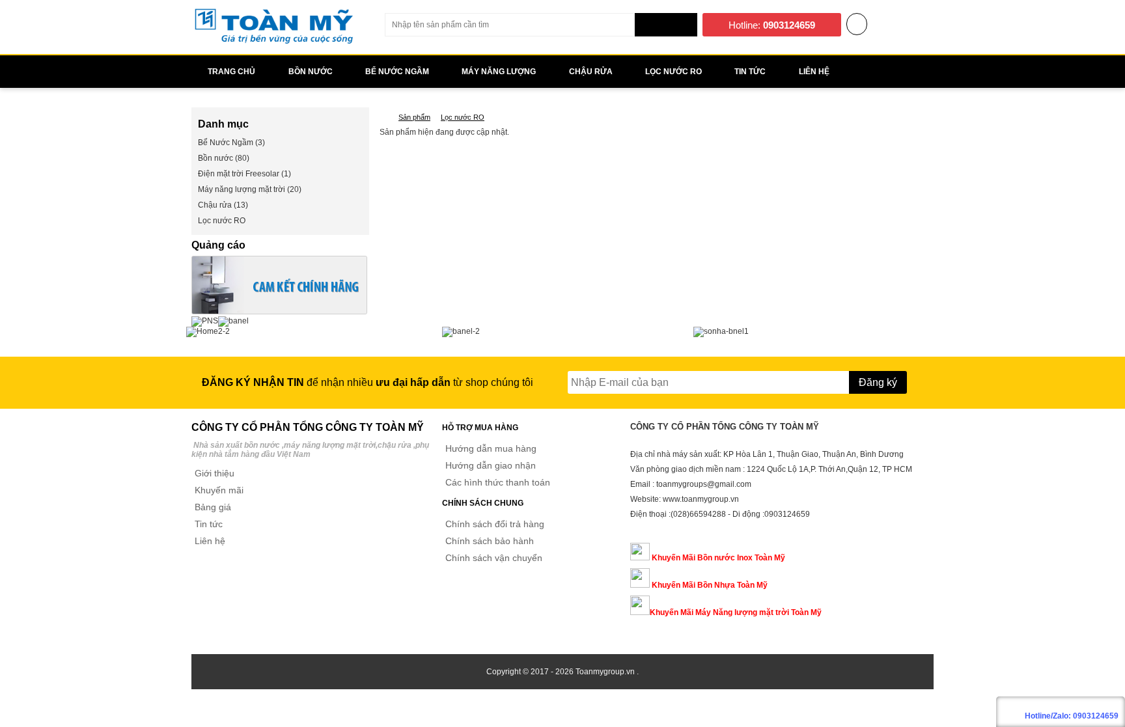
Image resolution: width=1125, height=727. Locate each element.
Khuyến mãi (219, 490)
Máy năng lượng (499, 71)
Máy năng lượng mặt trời (241, 189)
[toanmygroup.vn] (383, 117)
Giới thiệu (214, 473)
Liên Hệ (814, 71)
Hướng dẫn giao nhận (490, 465)
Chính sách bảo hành (489, 541)
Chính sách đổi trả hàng (494, 524)
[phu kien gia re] (273, 43)
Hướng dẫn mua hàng (490, 448)
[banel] (233, 320)
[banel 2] (461, 331)
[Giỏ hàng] (856, 25)
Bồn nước (215, 158)
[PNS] (204, 320)
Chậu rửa (591, 71)
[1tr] (279, 311)
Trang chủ (231, 71)
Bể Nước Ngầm (397, 71)
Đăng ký (878, 382)
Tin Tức (750, 71)
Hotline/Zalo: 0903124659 (1071, 715)
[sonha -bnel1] (721, 331)
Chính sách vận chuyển (493, 558)
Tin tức (209, 524)
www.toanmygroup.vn (701, 499)
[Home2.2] (208, 331)
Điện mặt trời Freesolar (238, 173)
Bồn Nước (310, 71)
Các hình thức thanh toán (497, 482)
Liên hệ (210, 541)
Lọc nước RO (673, 71)
